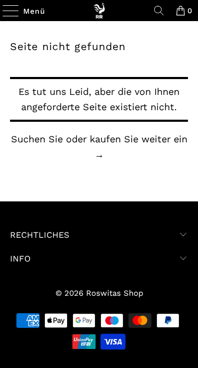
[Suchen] (159, 10)
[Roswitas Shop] (99, 10)
